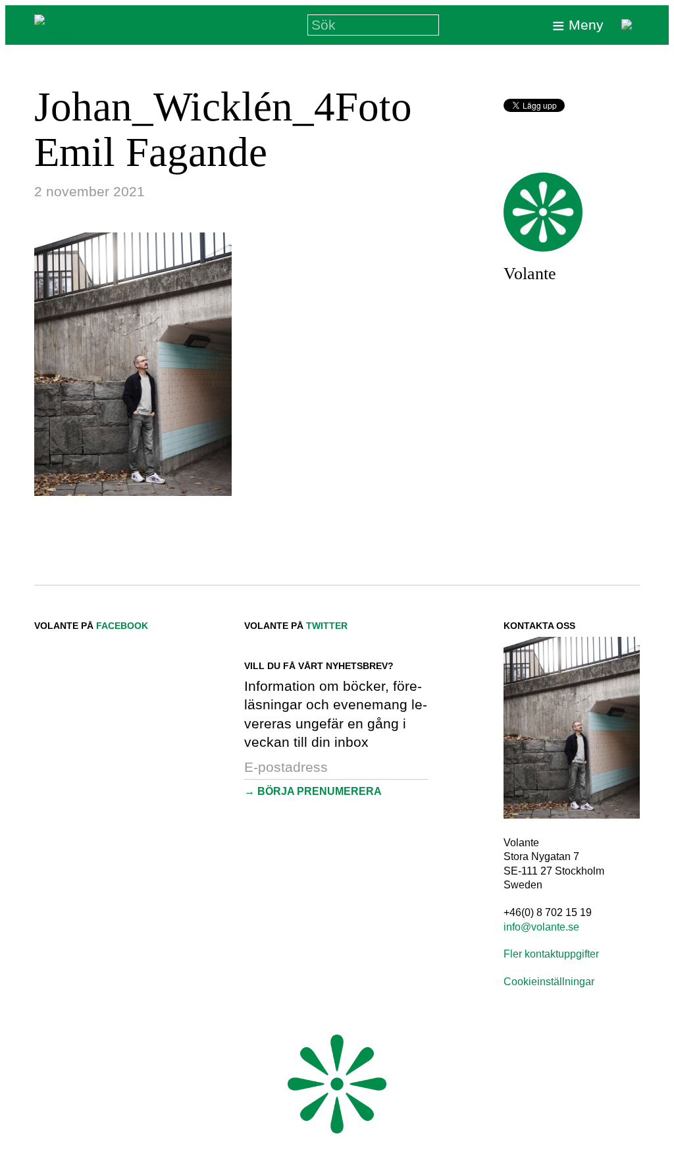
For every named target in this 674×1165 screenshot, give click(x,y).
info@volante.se (541, 927)
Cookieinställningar (549, 981)
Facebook (122, 625)
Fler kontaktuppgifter (551, 954)
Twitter (327, 625)
